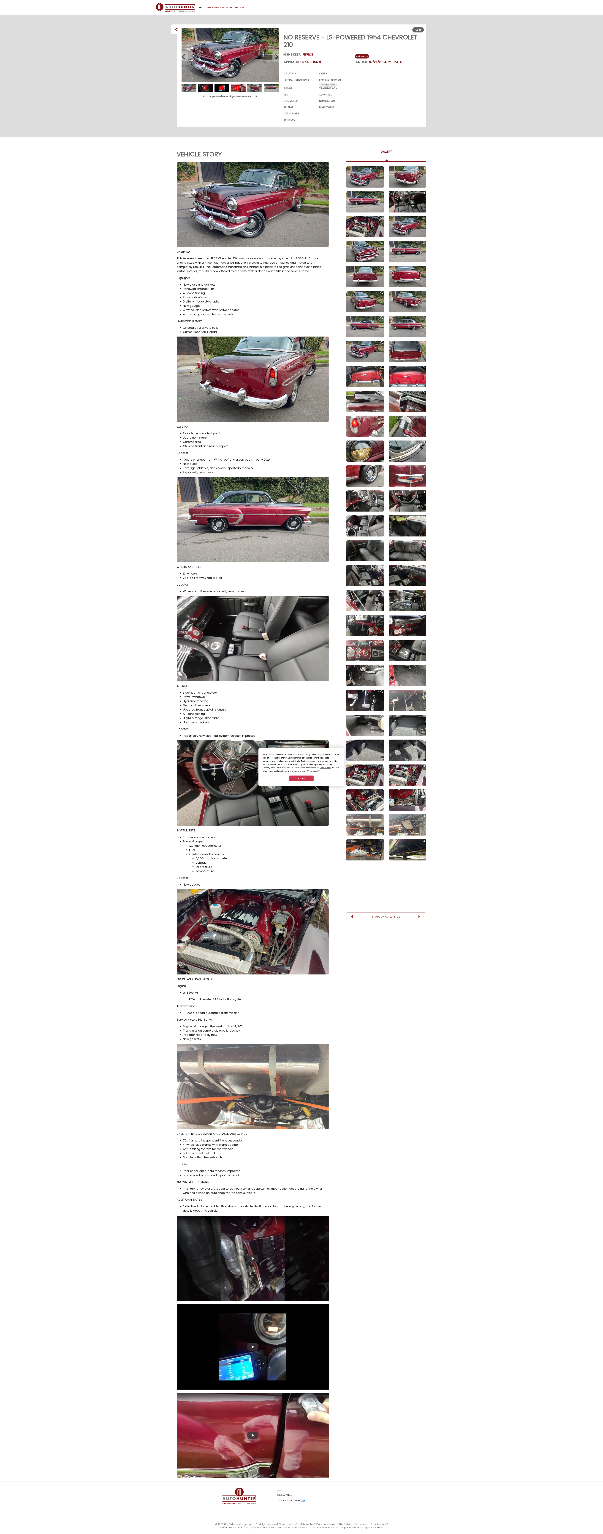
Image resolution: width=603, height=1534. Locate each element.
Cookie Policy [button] (325, 768)
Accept (301, 778)
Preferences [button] (313, 771)
